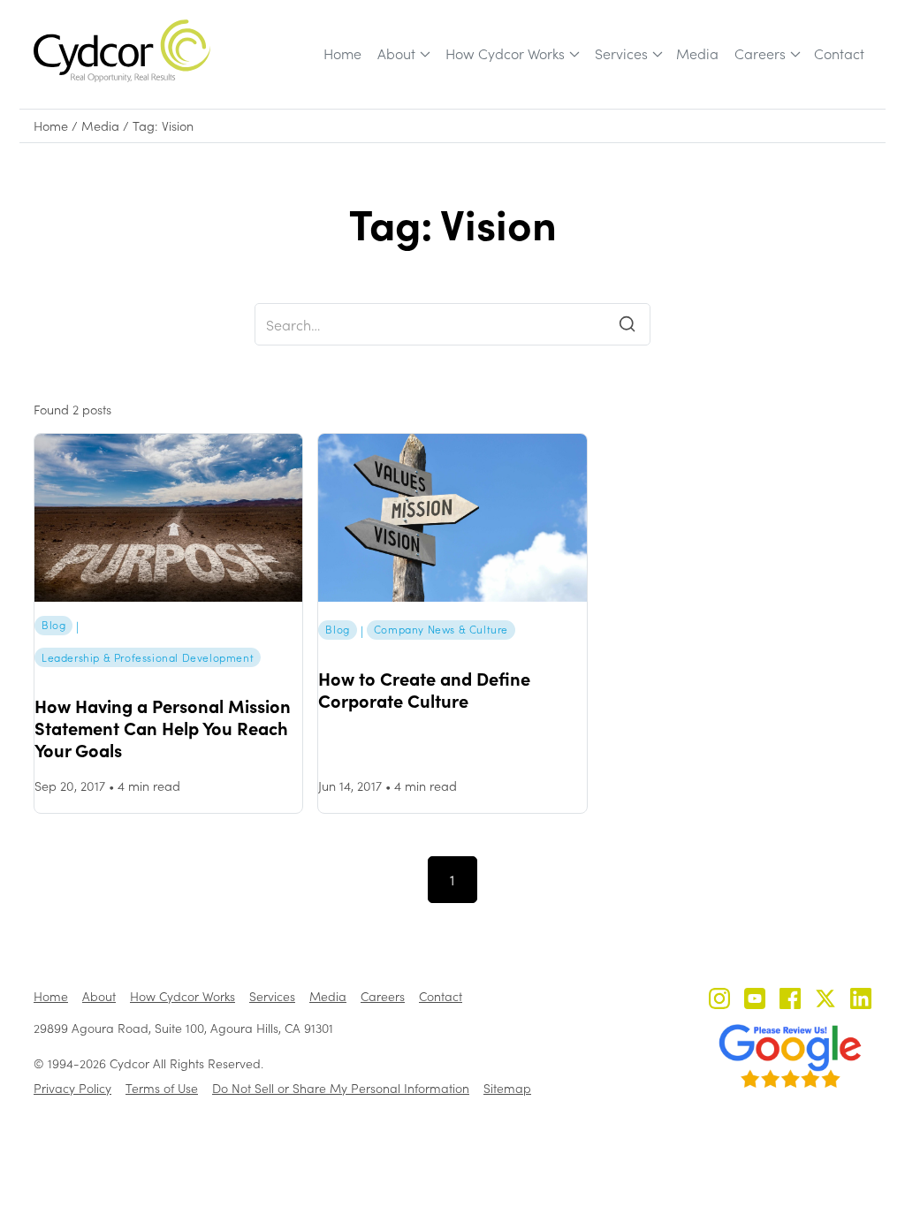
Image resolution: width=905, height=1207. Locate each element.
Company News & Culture (441, 629)
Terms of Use (161, 1088)
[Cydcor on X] (825, 1000)
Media (697, 53)
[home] (122, 50)
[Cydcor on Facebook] (790, 1000)
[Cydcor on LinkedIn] (860, 1000)
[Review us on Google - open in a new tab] (790, 1056)
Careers (760, 53)
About (396, 53)
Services (621, 53)
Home (342, 53)
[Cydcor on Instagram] (719, 1000)
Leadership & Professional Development (148, 657)
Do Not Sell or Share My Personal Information (340, 1088)
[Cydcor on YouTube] (754, 1000)
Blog (53, 625)
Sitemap (507, 1088)
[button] (403, 53)
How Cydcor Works (505, 53)
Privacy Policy (72, 1088)
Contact (839, 53)
